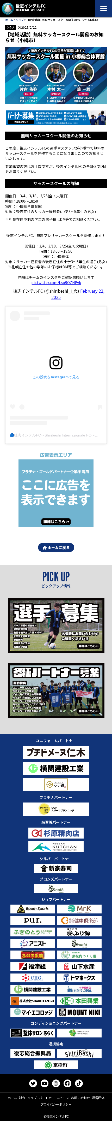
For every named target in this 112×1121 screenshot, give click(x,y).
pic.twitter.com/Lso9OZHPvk (56, 282)
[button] (56, 117)
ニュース (63, 1097)
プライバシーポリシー (56, 1104)
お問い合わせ (80, 1097)
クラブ (20, 20)
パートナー (47, 1097)
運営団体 (98, 1097)
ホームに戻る (58, 547)
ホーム (9, 20)
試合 (22, 1097)
